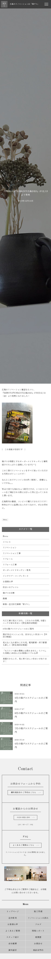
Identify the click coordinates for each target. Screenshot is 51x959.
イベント (7, 542)
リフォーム (8, 559)
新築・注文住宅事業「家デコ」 (17, 604)
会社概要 (12, 944)
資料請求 (12, 950)
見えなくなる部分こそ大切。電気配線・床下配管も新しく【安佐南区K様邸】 (25, 644)
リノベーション (10, 548)
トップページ (13, 912)
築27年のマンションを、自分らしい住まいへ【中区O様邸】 (25, 636)
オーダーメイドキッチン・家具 (17, 570)
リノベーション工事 (12, 553)
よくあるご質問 (12, 931)
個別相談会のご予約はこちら (23, 792)
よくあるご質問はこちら (23, 845)
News (5, 519)
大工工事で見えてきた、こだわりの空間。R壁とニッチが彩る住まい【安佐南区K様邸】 (24, 622)
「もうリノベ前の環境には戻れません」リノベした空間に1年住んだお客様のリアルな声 (24, 652)
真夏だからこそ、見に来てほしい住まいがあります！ (25, 660)
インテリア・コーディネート (16, 576)
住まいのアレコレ (11, 587)
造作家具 (12, 918)
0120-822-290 (23, 817)
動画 (5, 599)
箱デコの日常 (9, 593)
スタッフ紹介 (12, 937)
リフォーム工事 (10, 565)
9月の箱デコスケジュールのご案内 (18, 629)
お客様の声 (8, 582)
